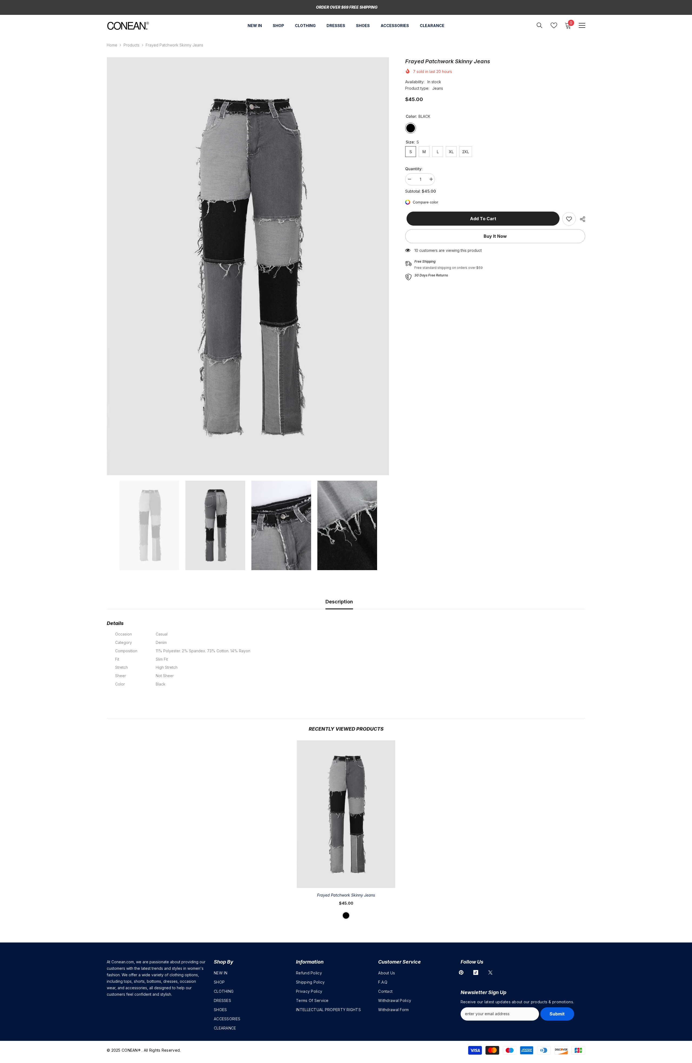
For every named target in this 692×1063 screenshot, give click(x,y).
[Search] (539, 25)
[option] (248, 266)
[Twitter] (490, 972)
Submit (557, 1014)
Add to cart (482, 218)
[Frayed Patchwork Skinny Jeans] (346, 814)
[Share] (580, 219)
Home (112, 45)
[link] (569, 219)
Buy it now (495, 236)
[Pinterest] (461, 972)
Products (131, 45)
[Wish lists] (554, 25)
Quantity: (413, 168)
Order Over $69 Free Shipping (347, 7)
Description (339, 601)
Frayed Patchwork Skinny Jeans (346, 895)
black (346, 915)
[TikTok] (476, 972)
